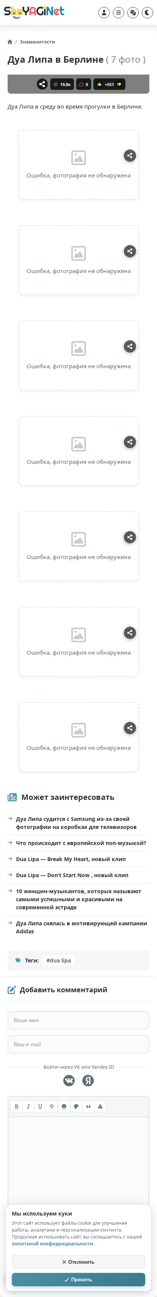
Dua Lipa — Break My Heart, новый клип (71, 859)
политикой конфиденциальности (52, 1243)
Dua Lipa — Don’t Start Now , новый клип (72, 875)
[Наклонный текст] (28, 1106)
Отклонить (81, 1262)
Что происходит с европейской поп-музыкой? (81, 843)
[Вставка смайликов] (64, 1106)
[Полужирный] (16, 1106)
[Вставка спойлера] (100, 1106)
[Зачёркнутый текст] (52, 1106)
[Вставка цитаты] (88, 1106)
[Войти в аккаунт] (104, 12)
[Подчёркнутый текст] (40, 1106)
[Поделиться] (42, 84)
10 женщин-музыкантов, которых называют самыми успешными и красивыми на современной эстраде (78, 899)
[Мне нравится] (99, 84)
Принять (81, 1279)
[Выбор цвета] (76, 1106)
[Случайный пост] (133, 12)
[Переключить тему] (147, 12)
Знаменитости (37, 42)
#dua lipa (58, 960)
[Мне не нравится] (119, 84)
